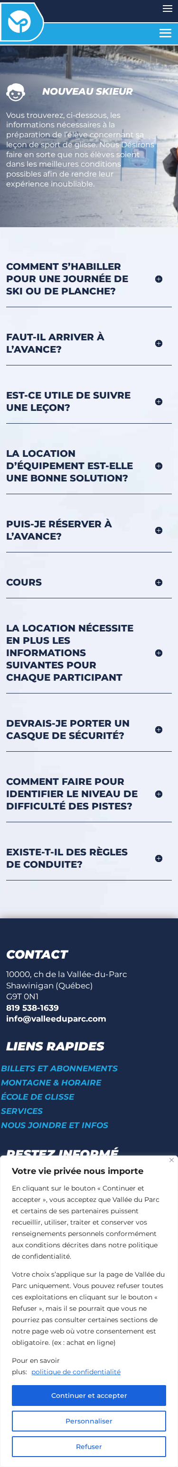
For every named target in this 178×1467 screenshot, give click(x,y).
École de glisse (37, 1098)
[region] (89, 1311)
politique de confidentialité (76, 1372)
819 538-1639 (32, 1008)
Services (22, 1112)
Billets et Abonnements (59, 1069)
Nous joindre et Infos (54, 1126)
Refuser (89, 1446)
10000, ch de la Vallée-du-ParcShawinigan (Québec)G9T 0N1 (66, 985)
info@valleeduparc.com (56, 1018)
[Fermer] (171, 1160)
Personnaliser (89, 1421)
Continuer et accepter (89, 1395)
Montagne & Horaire (51, 1083)
